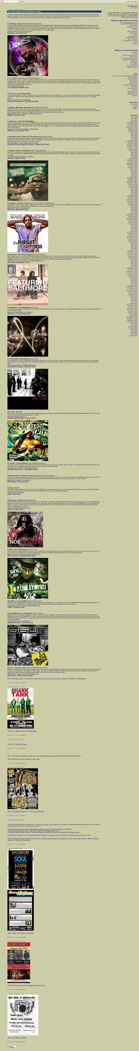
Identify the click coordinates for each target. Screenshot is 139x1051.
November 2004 (132, 126)
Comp (135, 53)
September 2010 (132, 233)
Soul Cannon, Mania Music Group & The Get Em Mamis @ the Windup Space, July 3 (33, 830)
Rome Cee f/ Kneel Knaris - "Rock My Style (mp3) (22, 101)
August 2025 (133, 335)
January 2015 (133, 311)
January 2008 (133, 184)
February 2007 (132, 167)
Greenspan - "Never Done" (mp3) (17, 209)
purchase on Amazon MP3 (18, 508)
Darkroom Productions (130, 55)
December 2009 (132, 219)
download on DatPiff (15, 86)
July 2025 (134, 334)
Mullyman (84, 838)
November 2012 (132, 271)
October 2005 (133, 143)
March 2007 (133, 169)
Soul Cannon (26, 840)
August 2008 (133, 195)
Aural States (133, 25)
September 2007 (132, 178)
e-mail (135, 8)
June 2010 (134, 228)
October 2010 (133, 235)
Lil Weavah (133, 104)
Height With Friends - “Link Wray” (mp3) (20, 622)
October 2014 (133, 306)
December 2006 (132, 164)
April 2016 (134, 323)
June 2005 (134, 137)
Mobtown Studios (131, 37)
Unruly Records (132, 67)
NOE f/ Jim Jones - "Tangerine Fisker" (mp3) (21, 555)
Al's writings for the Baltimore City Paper (124, 76)
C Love (135, 30)
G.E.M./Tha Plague (46, 838)
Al (131, 8)
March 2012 (133, 259)
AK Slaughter (16, 838)
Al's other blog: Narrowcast (128, 22)
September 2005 (132, 141)
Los (24, 678)
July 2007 (134, 175)
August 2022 (133, 328)
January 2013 (133, 274)
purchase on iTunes (15, 492)
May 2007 (134, 172)
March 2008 (133, 187)
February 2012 (132, 257)
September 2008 (132, 196)
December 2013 (132, 291)
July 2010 (134, 230)
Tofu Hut (134, 89)
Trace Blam (23, 1037)
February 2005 (132, 131)
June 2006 (134, 155)
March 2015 (133, 314)
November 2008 (132, 199)
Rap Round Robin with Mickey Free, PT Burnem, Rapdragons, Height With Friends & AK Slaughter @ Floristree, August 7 (44, 832)
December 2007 (132, 183)
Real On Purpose (131, 66)
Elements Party (132, 31)
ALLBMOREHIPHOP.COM (129, 24)
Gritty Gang (32, 811)
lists (21, 678)
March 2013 (133, 277)
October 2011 (133, 253)
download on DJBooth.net (18, 207)
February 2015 (132, 312)
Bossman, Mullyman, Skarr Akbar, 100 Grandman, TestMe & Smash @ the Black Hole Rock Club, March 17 (40, 829)
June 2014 (134, 300)
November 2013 (132, 290)
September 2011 (132, 251)
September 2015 (132, 317)
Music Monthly (132, 77)
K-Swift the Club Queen (129, 60)
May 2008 (134, 190)
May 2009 (134, 209)
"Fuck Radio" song (79, 501)
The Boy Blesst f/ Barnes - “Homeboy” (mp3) (21, 366)
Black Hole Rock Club (18, 811)
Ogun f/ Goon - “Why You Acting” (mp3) (20, 675)
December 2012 (132, 273)
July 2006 (134, 157)
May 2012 (134, 262)
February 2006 (132, 149)
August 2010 (133, 232)
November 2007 (132, 181)
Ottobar (23, 933)
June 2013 (134, 282)
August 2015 (133, 316)
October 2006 (133, 161)
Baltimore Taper (132, 27)
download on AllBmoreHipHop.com (25, 113)
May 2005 (134, 135)
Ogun (51, 678)
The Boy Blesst (80, 678)
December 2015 (132, 320)
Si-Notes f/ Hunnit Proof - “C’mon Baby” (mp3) (22, 469)
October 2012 (133, 270)
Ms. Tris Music (132, 39)
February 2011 (132, 241)
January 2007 (133, 166)
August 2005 (133, 140)
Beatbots (134, 28)
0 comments (22, 735)
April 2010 (134, 225)
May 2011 (134, 245)
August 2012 (133, 267)
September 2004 (132, 123)
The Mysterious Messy (130, 40)
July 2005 (134, 138)
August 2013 (133, 285)
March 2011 (133, 242)
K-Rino (135, 109)
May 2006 (134, 154)
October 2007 (133, 180)
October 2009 (133, 216)
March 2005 (133, 132)
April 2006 (134, 152)
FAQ (133, 17)
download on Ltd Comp (20, 312)
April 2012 (134, 261)
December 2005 (132, 146)
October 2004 (133, 125)
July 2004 (134, 120)
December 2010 (132, 238)
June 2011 (134, 247)
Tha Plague (133, 63)
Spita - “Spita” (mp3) (14, 494)
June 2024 (134, 331)
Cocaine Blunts (132, 91)
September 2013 (132, 286)
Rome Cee (65, 678)
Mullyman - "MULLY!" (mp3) (16, 158)
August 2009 (133, 213)
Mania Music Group (32, 678)
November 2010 (132, 236)
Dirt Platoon (15, 678)
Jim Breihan (133, 82)
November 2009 (132, 218)
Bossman (37, 838)
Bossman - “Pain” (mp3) (15, 509)
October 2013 (133, 288)
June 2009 (134, 210)
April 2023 (134, 329)
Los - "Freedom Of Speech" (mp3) (18, 87)
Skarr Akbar (72, 678)
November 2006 (132, 163)
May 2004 (134, 117)
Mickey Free (42, 678)
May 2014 (134, 299)
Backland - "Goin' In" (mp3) (16, 115)
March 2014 (133, 296)
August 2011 (133, 250)
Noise (34, 759)
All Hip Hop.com (132, 94)
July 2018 (134, 325)
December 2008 (132, 201)
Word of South (132, 92)
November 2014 (132, 308)
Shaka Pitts (40, 811)
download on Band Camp (18, 99)
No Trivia (134, 43)
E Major (14, 933)
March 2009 (133, 206)
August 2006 (133, 158)
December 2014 (132, 309)
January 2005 (133, 129)
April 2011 (134, 244)
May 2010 (134, 227)
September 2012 (132, 268)
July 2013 (134, 283)
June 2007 (134, 173)
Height (17, 731)
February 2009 (132, 204)
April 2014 (134, 297)
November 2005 (132, 144)
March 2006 (133, 151)
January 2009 (133, 203)
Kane (26, 985)
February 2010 (132, 222)
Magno (135, 107)
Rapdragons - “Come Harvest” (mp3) (18, 313)
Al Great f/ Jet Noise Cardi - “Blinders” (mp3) (21, 418)
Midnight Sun (133, 36)
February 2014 (132, 294)
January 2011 (133, 239)
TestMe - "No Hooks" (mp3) (15, 607)
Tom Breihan (133, 80)
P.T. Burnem (95, 838)
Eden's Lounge (16, 985)
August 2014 (133, 303)
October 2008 (133, 198)
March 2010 (133, 224)
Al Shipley (134, 14)
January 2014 (133, 293)
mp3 (48, 678)
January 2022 (133, 326)
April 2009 (134, 207)
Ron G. (43, 985)
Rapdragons (57, 678)
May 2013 (134, 280)
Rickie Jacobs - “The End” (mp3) (17, 481)
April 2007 (134, 170)
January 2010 (133, 221)
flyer (13, 731)
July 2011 (134, 248)
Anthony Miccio (132, 88)
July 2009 (134, 212)
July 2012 (134, 265)
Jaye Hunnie (133, 33)
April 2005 (134, 134)
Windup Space (32, 731)
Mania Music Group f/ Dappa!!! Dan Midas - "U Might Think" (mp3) (28, 144)
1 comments (22, 682)
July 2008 (134, 193)
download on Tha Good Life (18, 480)
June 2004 (134, 119)
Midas (135, 34)
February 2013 (132, 276)
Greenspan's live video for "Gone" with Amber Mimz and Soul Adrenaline (41, 756)
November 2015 (132, 319)
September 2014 (132, 305)
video (38, 759)
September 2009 (132, 215)
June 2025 (134, 332)
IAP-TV (135, 96)
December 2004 (132, 128)
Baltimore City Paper (18, 759)
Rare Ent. (134, 64)
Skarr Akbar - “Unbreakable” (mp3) (18, 262)
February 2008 (132, 186)
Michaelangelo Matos (130, 85)
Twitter (48, 17)
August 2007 (133, 177)
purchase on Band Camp (19, 31)
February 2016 (132, 322)
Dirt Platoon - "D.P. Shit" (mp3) (17, 33)
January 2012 (133, 256)
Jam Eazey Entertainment (129, 58)
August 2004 (133, 122)
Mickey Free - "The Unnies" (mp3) (17, 130)
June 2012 (134, 264)
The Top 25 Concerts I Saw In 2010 (46, 824)
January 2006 (133, 148)
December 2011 (132, 254)
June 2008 (134, 192)
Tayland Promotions (21, 744)
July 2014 (134, 302)
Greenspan (28, 759)
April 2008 (134, 189)
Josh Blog (134, 86)
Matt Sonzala (133, 83)
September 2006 (132, 160)
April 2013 (134, 279)
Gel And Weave (132, 79)
